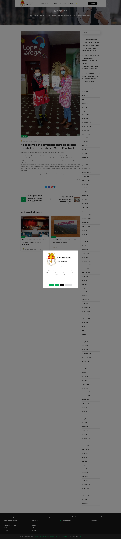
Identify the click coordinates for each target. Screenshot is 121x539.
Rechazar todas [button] (68, 285)
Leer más (51, 285)
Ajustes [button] (62, 285)
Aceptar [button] (56, 285)
